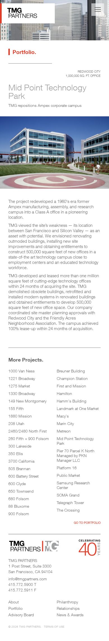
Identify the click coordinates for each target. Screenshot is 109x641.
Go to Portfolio (87, 522)
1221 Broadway (21, 378)
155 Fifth (16, 408)
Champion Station (72, 378)
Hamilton (64, 393)
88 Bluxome (18, 506)
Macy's (63, 416)
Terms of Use (54, 626)
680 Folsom (18, 498)
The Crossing (68, 510)
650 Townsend (21, 491)
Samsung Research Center (73, 485)
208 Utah (16, 423)
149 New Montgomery (27, 401)
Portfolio (15, 608)
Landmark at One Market (78, 408)
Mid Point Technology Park (75, 441)
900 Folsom (18, 513)
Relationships (68, 608)
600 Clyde (17, 483)
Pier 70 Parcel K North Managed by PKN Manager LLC (75, 455)
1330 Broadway (21, 393)
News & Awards (70, 614)
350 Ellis (15, 453)
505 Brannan (19, 468)
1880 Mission (20, 416)
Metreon (64, 431)
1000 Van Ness (21, 371)
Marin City (65, 423)
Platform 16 (67, 467)
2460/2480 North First (27, 431)
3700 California (21, 461)
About (13, 602)
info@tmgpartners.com (27, 578)
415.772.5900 (20, 584)
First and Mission (71, 386)
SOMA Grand (68, 495)
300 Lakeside (19, 446)
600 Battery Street (23, 476)
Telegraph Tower (70, 502)
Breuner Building (71, 371)
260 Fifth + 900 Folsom (28, 438)
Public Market (68, 475)
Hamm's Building (71, 401)
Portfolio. (24, 52)
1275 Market (19, 386)
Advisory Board (21, 614)
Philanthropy (67, 602)
